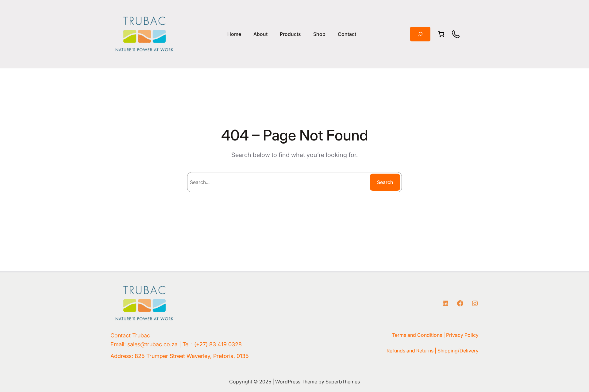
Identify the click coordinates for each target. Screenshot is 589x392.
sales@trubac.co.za (152, 344)
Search (385, 182)
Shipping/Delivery (458, 351)
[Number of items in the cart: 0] (441, 34)
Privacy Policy (462, 335)
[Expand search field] (420, 34)
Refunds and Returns (410, 351)
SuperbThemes (342, 382)
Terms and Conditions (417, 335)
